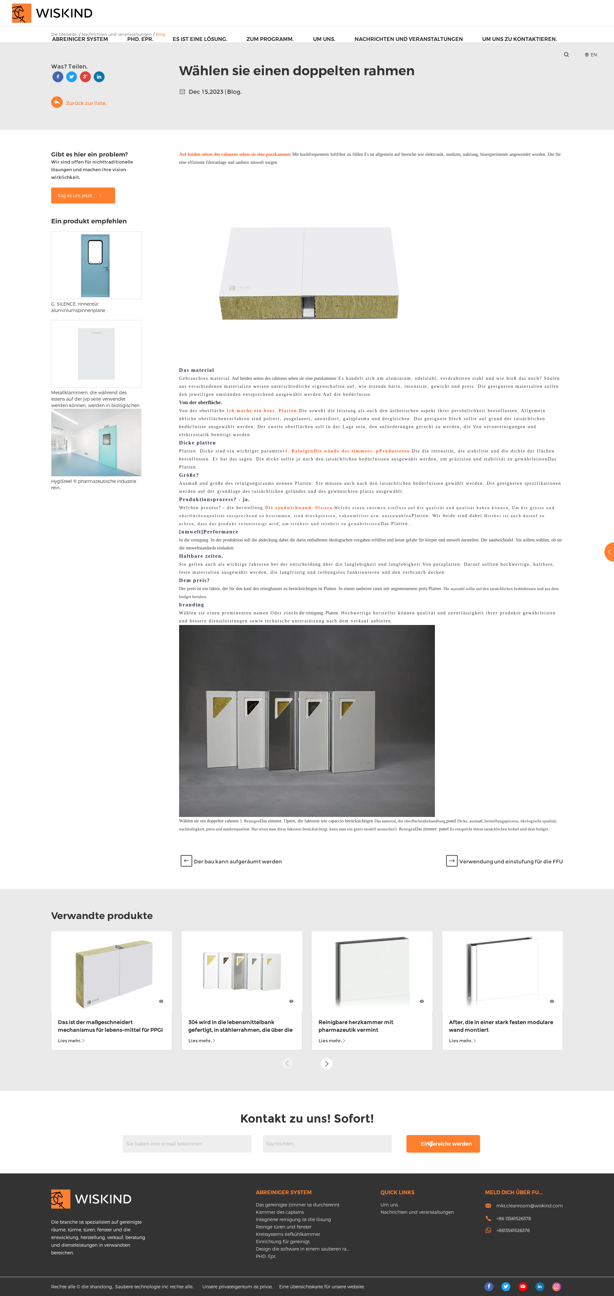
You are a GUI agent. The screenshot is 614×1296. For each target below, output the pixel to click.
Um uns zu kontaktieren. (519, 39)
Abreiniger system (80, 39)
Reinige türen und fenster (283, 1226)
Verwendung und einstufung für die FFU (511, 862)
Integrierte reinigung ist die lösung (293, 1219)
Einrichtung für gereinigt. (283, 1241)
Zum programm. (270, 39)
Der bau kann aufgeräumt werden (238, 862)
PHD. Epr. (140, 39)
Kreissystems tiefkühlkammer (288, 1234)
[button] (327, 1063)
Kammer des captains (280, 1212)
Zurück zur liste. (86, 103)
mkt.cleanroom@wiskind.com (529, 1205)
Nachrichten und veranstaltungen (409, 39)
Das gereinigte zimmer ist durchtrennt (297, 1204)
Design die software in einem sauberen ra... (302, 1249)
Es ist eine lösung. (200, 39)
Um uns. (324, 39)
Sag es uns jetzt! (75, 195)
